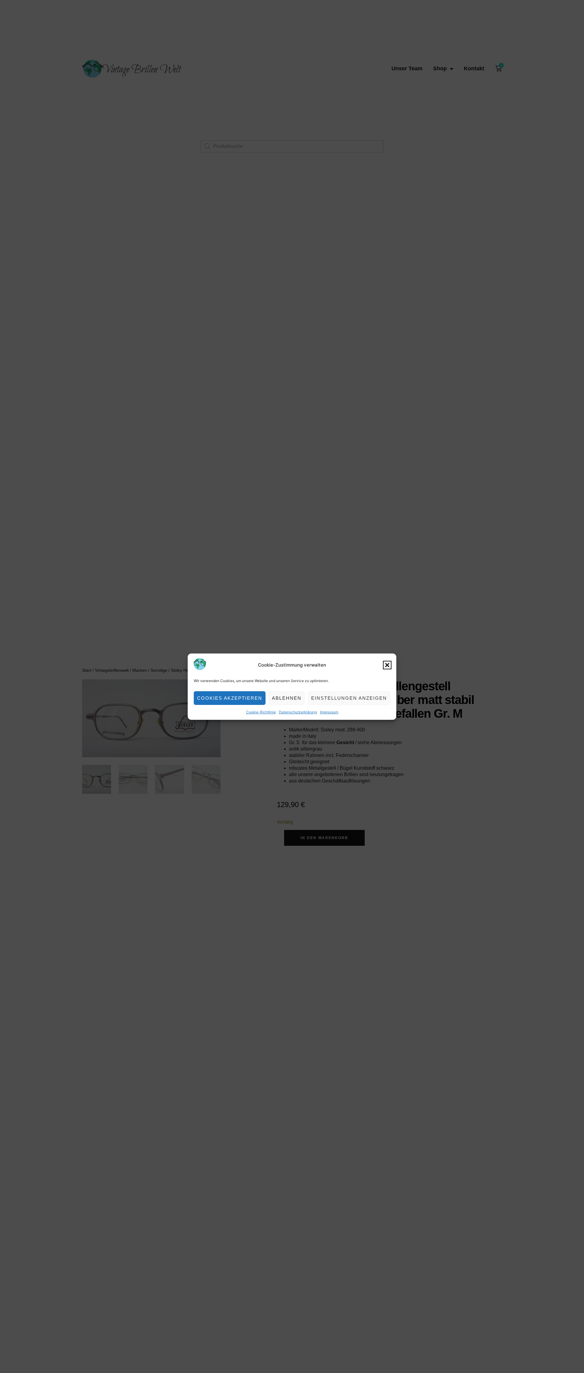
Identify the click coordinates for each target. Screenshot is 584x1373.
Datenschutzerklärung (298, 712)
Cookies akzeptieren (229, 697)
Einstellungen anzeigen (349, 697)
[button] (387, 665)
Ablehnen (286, 697)
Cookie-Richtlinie (261, 712)
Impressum (329, 712)
